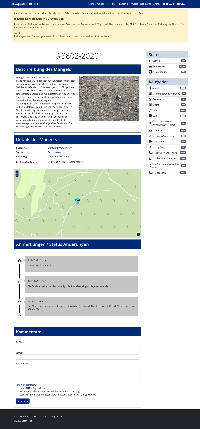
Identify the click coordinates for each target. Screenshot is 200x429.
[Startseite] (26, 4)
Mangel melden (96, 3)
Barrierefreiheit (22, 416)
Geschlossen (54, 152)
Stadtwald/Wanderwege (60, 147)
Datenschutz (40, 416)
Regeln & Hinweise (128, 3)
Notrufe (112, 3)
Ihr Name (20, 342)
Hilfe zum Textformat (26, 384)
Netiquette (145, 3)
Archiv (156, 3)
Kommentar (22, 363)
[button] (109, 98)
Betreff (19, 352)
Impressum (57, 416)
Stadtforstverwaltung (58, 156)
